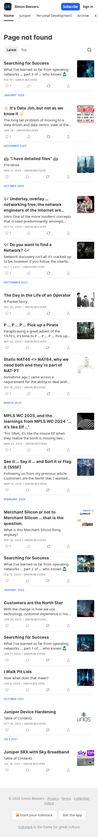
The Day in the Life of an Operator (37, 295)
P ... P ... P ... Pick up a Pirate (31, 325)
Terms (66, 798)
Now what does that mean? (26, 677)
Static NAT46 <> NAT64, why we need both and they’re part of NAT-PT (36, 365)
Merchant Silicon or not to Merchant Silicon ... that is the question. (34, 518)
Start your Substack (36, 815)
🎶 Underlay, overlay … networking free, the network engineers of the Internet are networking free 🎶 (33, 204)
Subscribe (70, 7)
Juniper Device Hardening (30, 711)
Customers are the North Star (33, 602)
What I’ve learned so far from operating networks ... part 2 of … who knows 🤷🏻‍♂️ (36, 566)
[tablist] (16, 50)
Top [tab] (24, 50)
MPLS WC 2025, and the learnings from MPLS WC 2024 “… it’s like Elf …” (37, 421)
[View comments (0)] (29, 86)
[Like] (7, 177)
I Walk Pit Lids (18, 671)
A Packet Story (15, 301)
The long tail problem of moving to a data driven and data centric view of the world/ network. (36, 122)
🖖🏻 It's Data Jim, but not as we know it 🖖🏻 (33, 111)
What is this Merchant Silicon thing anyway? (32, 532)
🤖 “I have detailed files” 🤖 (31, 158)
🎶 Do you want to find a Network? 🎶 (28, 247)
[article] (49, 74)
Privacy (53, 798)
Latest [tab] (11, 50)
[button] (8, 15)
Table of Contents (18, 718)
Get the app (72, 815)
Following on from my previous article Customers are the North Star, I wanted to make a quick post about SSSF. (35, 475)
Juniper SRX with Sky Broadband (36, 752)
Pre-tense (11, 164)
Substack (25, 827)
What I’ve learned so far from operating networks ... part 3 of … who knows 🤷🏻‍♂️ (36, 71)
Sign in (88, 7)
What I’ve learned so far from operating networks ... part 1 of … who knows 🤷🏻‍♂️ (36, 646)
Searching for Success (26, 63)
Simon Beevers (26, 79)
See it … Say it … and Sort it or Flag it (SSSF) (37, 464)
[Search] (89, 50)
